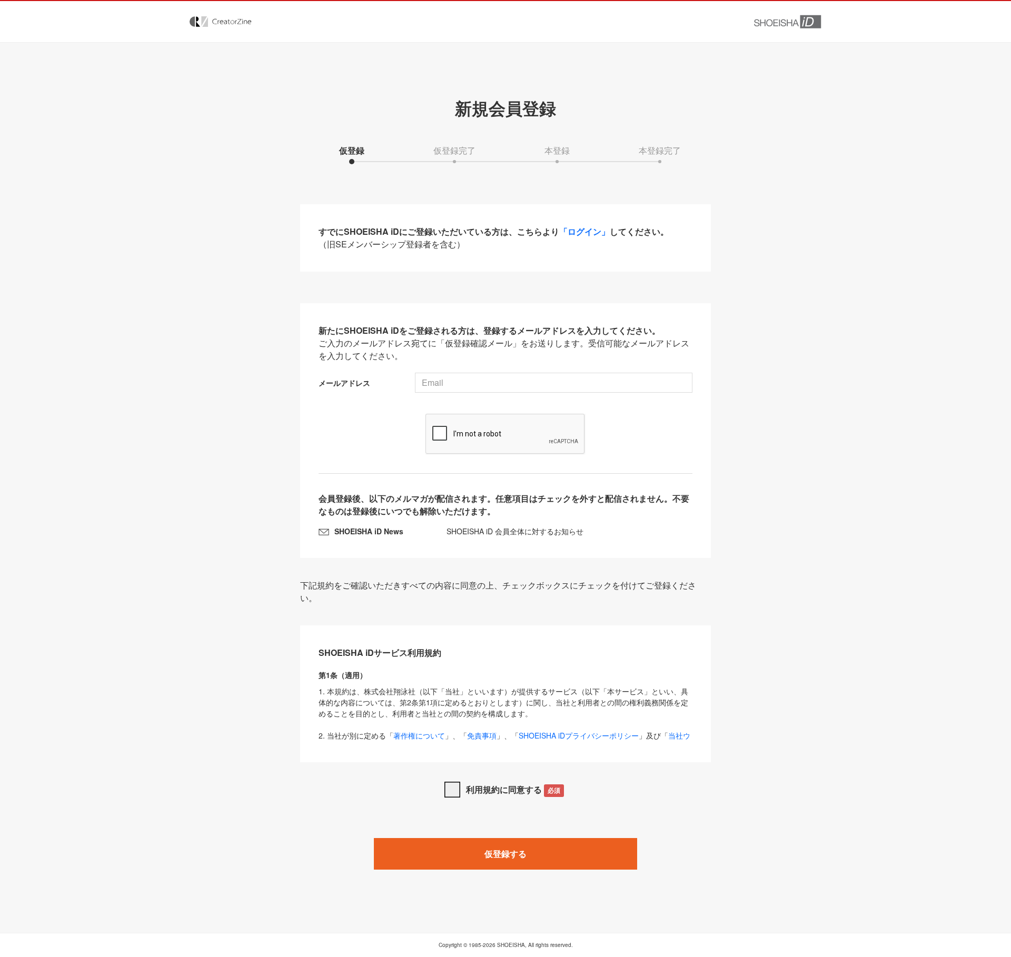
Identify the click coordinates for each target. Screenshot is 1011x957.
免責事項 (482, 735)
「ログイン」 (584, 231)
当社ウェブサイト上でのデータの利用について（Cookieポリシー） (504, 741)
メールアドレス (344, 382)
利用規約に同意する (513, 789)
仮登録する (505, 854)
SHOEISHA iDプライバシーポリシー (579, 735)
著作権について (419, 735)
